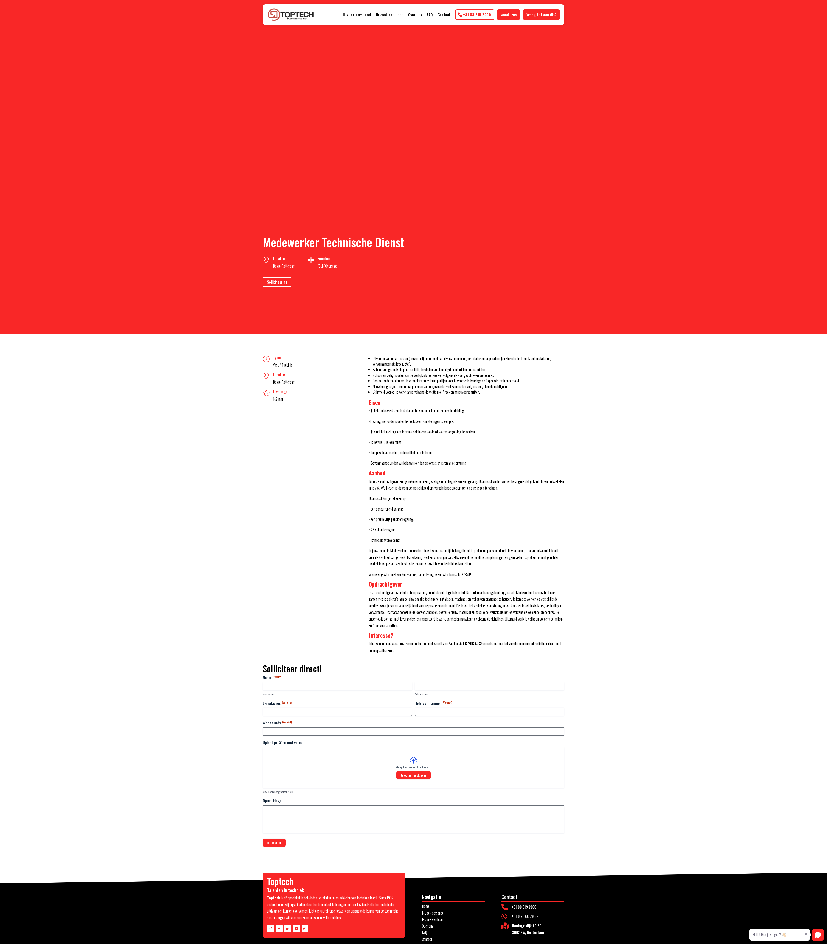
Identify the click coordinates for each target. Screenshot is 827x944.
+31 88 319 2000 (477, 14)
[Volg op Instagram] (270, 928)
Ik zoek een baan (389, 14)
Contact (444, 14)
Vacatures (509, 14)
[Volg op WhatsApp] (305, 928)
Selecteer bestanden (413, 775)
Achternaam (421, 694)
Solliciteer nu (277, 282)
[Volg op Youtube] (296, 928)
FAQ (430, 14)
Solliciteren (274, 842)
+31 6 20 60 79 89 (524, 916)
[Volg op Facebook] (279, 928)
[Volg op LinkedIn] (287, 928)
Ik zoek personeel (357, 14)
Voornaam (268, 694)
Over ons (415, 14)
